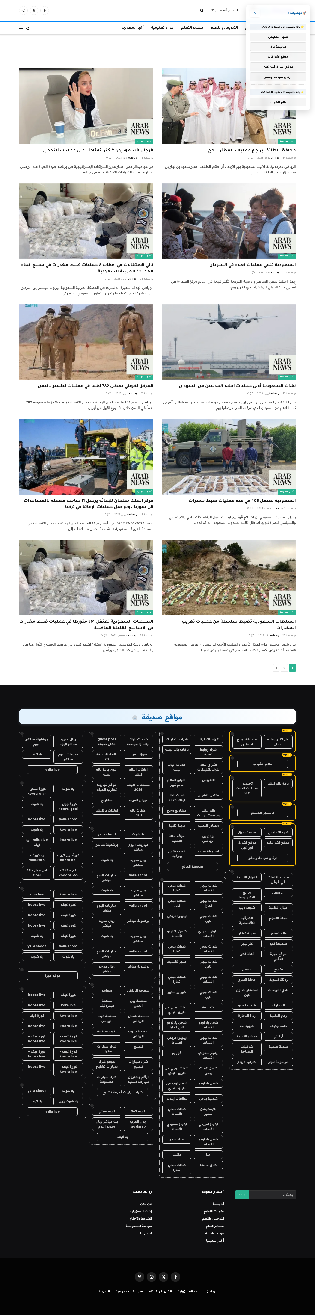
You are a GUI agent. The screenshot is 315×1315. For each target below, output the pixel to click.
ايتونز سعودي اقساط (208, 933)
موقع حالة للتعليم (177, 838)
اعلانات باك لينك (138, 812)
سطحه (106, 990)
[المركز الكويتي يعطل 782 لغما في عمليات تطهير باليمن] (86, 342)
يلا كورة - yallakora (37, 857)
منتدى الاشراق (208, 795)
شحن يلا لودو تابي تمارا (177, 1024)
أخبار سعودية (133, 28)
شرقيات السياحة (247, 1049)
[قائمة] (21, 28)
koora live (36, 819)
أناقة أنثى (246, 954)
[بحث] (202, 10)
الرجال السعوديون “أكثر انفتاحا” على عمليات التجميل (97, 150)
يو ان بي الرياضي (208, 838)
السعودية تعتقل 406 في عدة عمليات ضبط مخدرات (242, 501)
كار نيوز (247, 944)
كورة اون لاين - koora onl (68, 857)
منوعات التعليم (214, 1211)
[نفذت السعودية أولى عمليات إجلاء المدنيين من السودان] (229, 342)
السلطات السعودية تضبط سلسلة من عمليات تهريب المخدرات (239, 625)
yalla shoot (107, 834)
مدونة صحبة (278, 1047)
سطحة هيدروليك (106, 1003)
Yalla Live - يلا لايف (37, 842)
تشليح (138, 1046)
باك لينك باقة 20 (106, 756)
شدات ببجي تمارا (177, 887)
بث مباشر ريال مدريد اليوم (107, 1124)
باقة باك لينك (278, 783)
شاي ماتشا (208, 1165)
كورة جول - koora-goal (68, 806)
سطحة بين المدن (138, 1003)
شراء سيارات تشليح (138, 1064)
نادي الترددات (278, 990)
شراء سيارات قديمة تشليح (122, 1092)
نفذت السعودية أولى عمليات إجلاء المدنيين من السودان (237, 386)
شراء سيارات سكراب (106, 1048)
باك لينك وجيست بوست (208, 812)
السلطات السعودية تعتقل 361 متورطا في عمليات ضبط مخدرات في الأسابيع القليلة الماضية (86, 625)
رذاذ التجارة (247, 1015)
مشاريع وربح (177, 810)
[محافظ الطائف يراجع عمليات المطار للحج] (229, 106)
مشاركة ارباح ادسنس (247, 741)
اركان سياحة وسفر (263, 858)
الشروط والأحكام (141, 1218)
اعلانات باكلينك (106, 810)
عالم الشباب (262, 764)
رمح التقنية (278, 1015)
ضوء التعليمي (278, 832)
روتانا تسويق (278, 979)
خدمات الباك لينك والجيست (138, 741)
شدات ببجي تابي (177, 903)
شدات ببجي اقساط (208, 887)
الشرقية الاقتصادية (247, 920)
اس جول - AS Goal (36, 872)
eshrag (275, 158)
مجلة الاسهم (278, 918)
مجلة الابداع (247, 979)
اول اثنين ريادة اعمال (278, 741)
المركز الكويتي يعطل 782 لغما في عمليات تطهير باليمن (95, 386)
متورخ (278, 969)
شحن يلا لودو (208, 1083)
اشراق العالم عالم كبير (176, 782)
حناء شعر (177, 1139)
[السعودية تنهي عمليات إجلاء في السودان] (229, 221)
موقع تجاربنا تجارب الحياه (107, 787)
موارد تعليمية (162, 28)
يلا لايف (122, 1137)
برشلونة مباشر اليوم (37, 741)
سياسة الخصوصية (138, 1226)
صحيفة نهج (278, 944)
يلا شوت (138, 834)
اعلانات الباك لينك (176, 767)
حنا (208, 1154)
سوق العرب (138, 754)
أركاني (278, 1036)
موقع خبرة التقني (278, 956)
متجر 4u (208, 1007)
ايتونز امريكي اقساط (177, 1040)
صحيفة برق (247, 832)
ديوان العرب (138, 800)
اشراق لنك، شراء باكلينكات (208, 767)
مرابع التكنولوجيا (247, 894)
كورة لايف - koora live (68, 1038)
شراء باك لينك (208, 739)
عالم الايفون (278, 933)
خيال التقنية (278, 908)
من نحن (146, 1204)
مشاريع (107, 800)
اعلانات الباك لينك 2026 (176, 797)
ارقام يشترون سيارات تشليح (138, 1079)
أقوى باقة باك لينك (107, 771)
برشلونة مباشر (107, 845)
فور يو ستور (177, 992)
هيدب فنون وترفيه (176, 853)
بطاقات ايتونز (176, 1098)
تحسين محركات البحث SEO (247, 788)
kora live (36, 894)
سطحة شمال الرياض (138, 1018)
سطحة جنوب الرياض (138, 1033)
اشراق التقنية (247, 877)
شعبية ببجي (208, 1098)
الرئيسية (218, 1204)
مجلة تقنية (176, 825)
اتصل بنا (146, 1233)
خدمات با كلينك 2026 (138, 787)
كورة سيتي (106, 1111)
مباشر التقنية (247, 1036)
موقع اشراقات (278, 843)
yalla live (52, 769)
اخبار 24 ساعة (208, 851)
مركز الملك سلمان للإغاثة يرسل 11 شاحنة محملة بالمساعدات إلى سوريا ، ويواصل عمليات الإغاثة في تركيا (88, 504)
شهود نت (247, 1026)
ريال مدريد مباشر (138, 862)
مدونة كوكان (247, 933)
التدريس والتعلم (224, 28)
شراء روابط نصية (208, 751)
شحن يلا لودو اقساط (177, 933)
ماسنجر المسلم (263, 813)
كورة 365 (138, 1111)
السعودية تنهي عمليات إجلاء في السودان (252, 265)
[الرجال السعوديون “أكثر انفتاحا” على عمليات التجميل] (86, 106)
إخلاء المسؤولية (141, 1211)
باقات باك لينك (177, 749)
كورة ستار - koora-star (36, 791)
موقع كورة (52, 976)
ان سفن (278, 892)
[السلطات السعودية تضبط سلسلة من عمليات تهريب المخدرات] (229, 577)
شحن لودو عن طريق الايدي (176, 1085)
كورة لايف (68, 905)
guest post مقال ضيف (107, 741)
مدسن (247, 969)
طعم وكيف (278, 1026)
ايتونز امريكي (177, 916)
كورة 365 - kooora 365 (68, 872)
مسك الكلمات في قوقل (278, 879)
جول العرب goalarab (138, 1124)
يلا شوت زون (68, 1101)
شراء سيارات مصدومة (106, 1079)
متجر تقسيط (177, 962)
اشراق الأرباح (246, 1062)
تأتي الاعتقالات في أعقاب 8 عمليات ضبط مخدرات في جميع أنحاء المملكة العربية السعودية (87, 268)
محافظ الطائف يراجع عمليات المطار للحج (252, 150)
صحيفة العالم (192, 866)
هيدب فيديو (247, 1005)
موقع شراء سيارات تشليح (107, 1064)
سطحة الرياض (138, 990)
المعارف (278, 1005)
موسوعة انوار (278, 1062)
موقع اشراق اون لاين (247, 845)
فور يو (176, 1053)
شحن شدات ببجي (208, 1070)
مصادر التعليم (208, 825)
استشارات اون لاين (247, 992)
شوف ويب (247, 908)
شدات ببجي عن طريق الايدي (176, 1009)
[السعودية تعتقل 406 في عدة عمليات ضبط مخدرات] (229, 456)
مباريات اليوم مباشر (138, 847)
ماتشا (176, 1154)
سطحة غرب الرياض (107, 1018)
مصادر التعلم (192, 28)
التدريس (208, 780)
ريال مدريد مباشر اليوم (68, 741)
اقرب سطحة (106, 1031)
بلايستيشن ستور (208, 1111)
